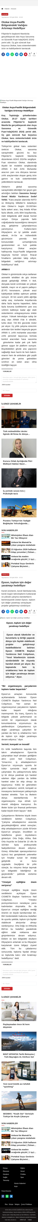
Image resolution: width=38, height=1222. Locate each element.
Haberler (7, 9)
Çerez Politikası (26, 1204)
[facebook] (3, 54)
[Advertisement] (19, 77)
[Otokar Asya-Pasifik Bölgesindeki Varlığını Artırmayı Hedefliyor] (19, 101)
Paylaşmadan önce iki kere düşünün (16, 1025)
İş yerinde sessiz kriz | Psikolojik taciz (14, 492)
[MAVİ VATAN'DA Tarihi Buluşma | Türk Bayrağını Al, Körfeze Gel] (19, 1041)
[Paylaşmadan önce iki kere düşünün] (19, 1011)
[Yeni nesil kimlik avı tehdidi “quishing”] (19, 1071)
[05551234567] (7, 1196)
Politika (23, 1174)
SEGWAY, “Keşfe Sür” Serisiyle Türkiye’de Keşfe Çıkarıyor (18, 1115)
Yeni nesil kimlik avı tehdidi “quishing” (16, 1085)
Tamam (30, 1220)
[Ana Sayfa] (2, 9)
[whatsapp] (12, 54)
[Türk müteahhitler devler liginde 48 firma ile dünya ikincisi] (19, 418)
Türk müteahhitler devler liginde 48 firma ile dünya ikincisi (15, 432)
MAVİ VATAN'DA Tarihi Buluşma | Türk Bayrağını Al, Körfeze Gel (19, 1055)
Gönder (7, 395)
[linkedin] (21, 54)
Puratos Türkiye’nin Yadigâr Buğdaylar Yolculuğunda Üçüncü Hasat (16, 522)
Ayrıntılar (23, 1220)
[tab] (7, 371)
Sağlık (5, 1177)
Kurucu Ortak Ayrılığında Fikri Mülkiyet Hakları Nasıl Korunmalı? (17, 462)
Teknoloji (6, 1180)
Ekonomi (13, 9)
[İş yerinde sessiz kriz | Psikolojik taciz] (19, 478)
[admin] (11, 1196)
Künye (11, 1204)
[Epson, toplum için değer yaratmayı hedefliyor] (15, 618)
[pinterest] (25, 54)
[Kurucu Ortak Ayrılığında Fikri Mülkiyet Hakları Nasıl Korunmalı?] (19, 448)
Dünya (5, 1168)
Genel (22, 1171)
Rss (6, 1204)
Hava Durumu (6, 1191)
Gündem (6, 1174)
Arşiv (16, 1186)
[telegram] (16, 54)
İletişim (17, 1204)
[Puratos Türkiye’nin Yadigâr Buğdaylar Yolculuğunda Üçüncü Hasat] (19, 507)
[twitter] (7, 54)
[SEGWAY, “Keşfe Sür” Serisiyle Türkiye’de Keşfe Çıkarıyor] (19, 1100)
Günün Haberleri (20, 1183)
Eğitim (22, 1168)
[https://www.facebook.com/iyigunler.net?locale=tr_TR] (2, 1196)
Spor (22, 1177)
